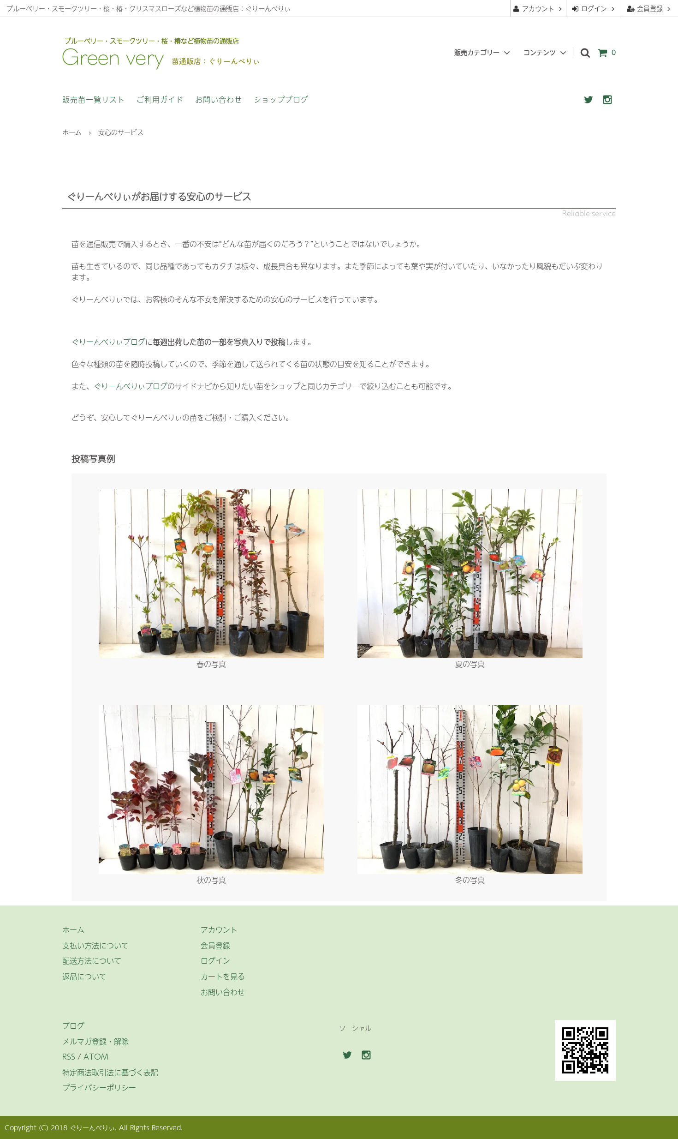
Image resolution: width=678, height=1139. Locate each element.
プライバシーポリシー (99, 1087)
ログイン (594, 8)
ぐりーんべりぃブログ (108, 341)
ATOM (95, 1056)
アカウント (538, 8)
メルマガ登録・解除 (95, 1041)
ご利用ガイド (160, 99)
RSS (68, 1056)
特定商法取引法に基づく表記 (110, 1072)
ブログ (73, 1025)
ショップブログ (281, 99)
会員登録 (650, 8)
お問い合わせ (218, 99)
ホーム (72, 132)
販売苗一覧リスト (93, 99)
